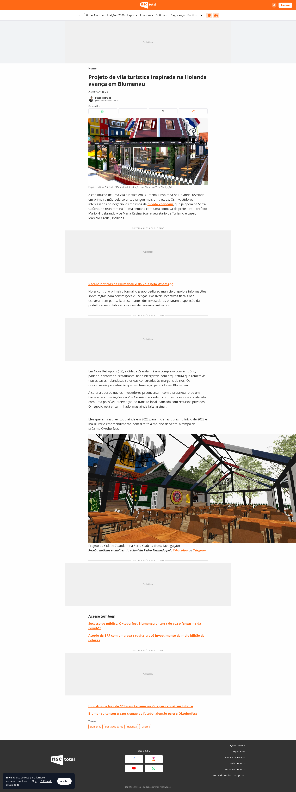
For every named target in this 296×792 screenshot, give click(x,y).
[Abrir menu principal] (6, 5)
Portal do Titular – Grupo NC (229, 775)
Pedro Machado (103, 97)
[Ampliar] (203, 122)
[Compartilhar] (193, 111)
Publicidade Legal (235, 757)
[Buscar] (274, 5)
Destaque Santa (114, 726)
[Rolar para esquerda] (79, 15)
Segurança (178, 15)
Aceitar (64, 781)
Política (192, 15)
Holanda (132, 726)
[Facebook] (134, 759)
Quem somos (237, 745)
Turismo (145, 726)
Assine (285, 5)
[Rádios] (216, 15)
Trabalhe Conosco (235, 769)
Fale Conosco (237, 763)
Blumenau (95, 726)
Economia (146, 15)
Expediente (238, 751)
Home (92, 68)
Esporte (132, 15)
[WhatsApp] (154, 768)
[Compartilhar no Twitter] (163, 111)
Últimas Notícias (93, 15)
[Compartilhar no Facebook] (133, 111)
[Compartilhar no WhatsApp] (102, 111)
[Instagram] (154, 759)
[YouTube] (134, 768)
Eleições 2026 (116, 15)
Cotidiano (162, 15)
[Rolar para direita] (201, 15)
